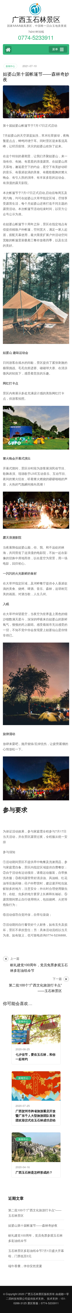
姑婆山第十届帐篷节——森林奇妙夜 (32, 1225)
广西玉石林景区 (36, 20)
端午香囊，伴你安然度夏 (25, 1266)
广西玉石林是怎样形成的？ (34, 1172)
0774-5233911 (50, 1303)
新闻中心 (10, 66)
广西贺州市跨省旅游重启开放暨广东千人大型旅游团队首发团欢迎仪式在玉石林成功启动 (35, 1115)
